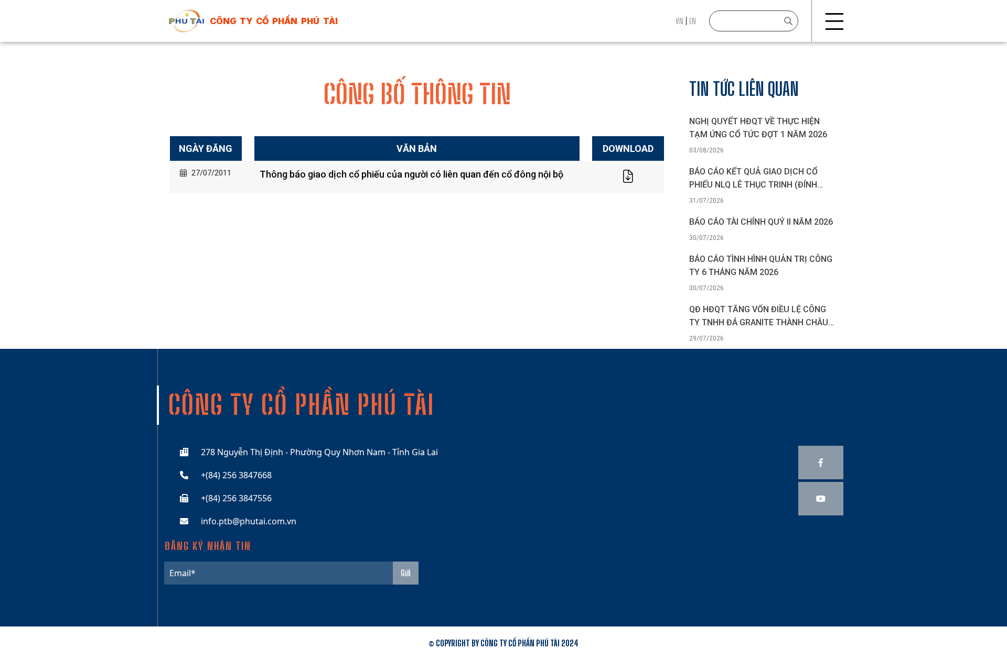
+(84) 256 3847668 (236, 475)
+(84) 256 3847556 (236, 498)
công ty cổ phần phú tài (274, 21)
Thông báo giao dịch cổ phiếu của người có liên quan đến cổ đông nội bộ (411, 174)
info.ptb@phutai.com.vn (248, 521)
